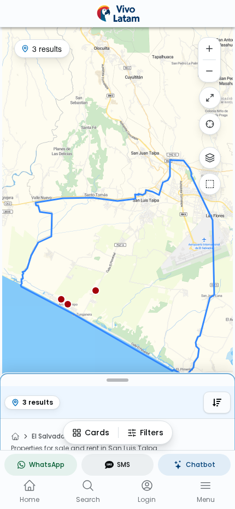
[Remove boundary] (210, 184)
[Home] (15, 436)
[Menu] (205, 485)
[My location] (210, 124)
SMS (123, 464)
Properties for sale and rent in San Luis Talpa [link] (84, 448)
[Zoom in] (209, 49)
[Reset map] (210, 98)
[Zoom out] (209, 71)
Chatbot (200, 464)
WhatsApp (46, 464)
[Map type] (210, 158)
